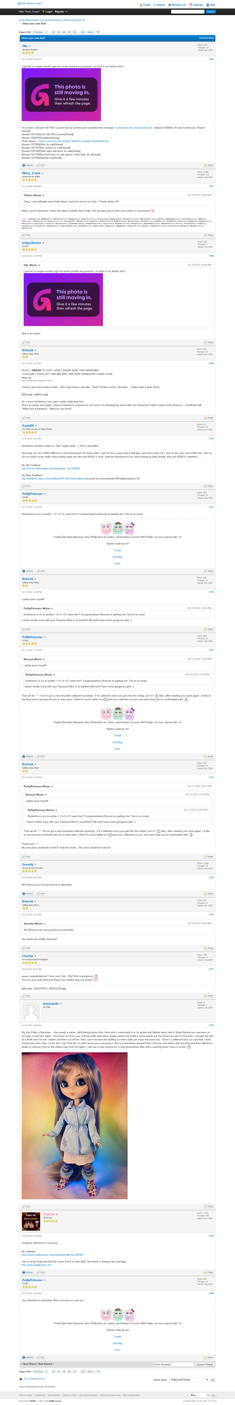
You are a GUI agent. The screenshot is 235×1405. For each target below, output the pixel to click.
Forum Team (25, 1395)
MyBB (33, 1401)
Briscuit (27, 350)
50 (54, 32)
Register (59, 11)
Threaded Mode (206, 38)
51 (59, 32)
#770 (211, 439)
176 (83, 32)
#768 (211, 256)
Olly (25, 46)
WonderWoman (100, 141)
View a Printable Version (34, 1379)
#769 (211, 363)
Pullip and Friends (73, 20)
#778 (211, 1025)
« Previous (38, 32)
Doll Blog (117, 557)
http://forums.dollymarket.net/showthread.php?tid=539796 (52, 1254)
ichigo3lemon (31, 242)
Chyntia (27, 956)
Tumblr (117, 550)
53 (69, 32)
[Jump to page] (98, 32)
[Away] (42, 173)
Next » (91, 32)
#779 (211, 1236)
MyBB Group (55, 1401)
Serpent (87, 141)
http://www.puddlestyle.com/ (37, 1265)
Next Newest (45, 1364)
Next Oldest (29, 1364)
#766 (211, 59)
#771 (211, 507)
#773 (211, 650)
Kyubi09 (28, 425)
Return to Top (69, 1395)
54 (74, 32)
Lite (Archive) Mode (88, 1395)
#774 (211, 777)
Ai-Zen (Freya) (62, 141)
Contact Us (39, 1395)
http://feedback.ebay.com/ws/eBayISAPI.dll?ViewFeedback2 (54, 478)
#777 (211, 969)
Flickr (117, 563)
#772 (211, 592)
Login (49, 11)
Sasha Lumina (45, 141)
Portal (146, 4)
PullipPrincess (32, 493)
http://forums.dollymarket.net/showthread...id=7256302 (51, 468)
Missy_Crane (31, 173)
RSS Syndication (131, 1395)
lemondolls (51, 1003)
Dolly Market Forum (29, 20)
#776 (211, 914)
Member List (179, 4)
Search (161, 4)
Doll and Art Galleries (51, 20)
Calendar (198, 4)
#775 (211, 877)
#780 (211, 1293)
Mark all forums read (110, 1395)
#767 (211, 186)
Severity (28, 864)
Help (212, 4)
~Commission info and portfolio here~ (134, 127)
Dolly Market (54, 1395)
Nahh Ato (76, 141)
